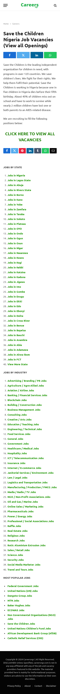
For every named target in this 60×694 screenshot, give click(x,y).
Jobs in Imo (14, 286)
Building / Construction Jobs (25, 404)
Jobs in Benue (16, 325)
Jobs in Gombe (16, 291)
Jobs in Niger (15, 248)
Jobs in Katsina (16, 272)
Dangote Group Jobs (20, 595)
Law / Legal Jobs (17, 477)
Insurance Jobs (16, 463)
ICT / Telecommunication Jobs (26, 458)
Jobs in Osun (15, 243)
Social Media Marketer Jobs (24, 564)
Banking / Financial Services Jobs (27, 395)
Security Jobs (16, 559)
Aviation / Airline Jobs (21, 390)
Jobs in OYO (15, 228)
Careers (15, 23)
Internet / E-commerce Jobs (24, 468)
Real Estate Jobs (18, 530)
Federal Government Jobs (23, 586)
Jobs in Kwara (16, 257)
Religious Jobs (16, 535)
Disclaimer (51, 685)
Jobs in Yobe (15, 204)
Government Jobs (18, 443)
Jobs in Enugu (16, 296)
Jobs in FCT (14, 359)
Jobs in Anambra (17, 340)
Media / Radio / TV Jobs (22, 492)
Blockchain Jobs (17, 400)
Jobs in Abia (15, 345)
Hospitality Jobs (17, 453)
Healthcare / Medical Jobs (23, 448)
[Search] (55, 5)
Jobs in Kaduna (16, 277)
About (27, 685)
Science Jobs (15, 555)
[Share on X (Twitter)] (23, 55)
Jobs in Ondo (15, 233)
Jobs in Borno (16, 195)
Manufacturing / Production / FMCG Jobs (32, 487)
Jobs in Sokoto (16, 219)
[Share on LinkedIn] (36, 55)
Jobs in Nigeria (17, 175)
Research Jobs (16, 540)
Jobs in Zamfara (17, 209)
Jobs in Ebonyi (16, 311)
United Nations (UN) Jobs (23, 591)
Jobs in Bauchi (16, 335)
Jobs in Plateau (17, 223)
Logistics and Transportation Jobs (28, 482)
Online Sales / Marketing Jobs (25, 506)
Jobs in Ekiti (15, 301)
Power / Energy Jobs (20, 516)
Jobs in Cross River (19, 320)
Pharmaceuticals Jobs (21, 511)
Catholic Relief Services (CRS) (25, 638)
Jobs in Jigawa (16, 282)
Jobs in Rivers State (19, 190)
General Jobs (15, 438)
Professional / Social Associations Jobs (31, 521)
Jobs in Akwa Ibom (19, 354)
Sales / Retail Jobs (19, 550)
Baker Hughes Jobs (19, 605)
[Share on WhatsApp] (50, 55)
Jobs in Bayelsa (17, 330)
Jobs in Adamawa (18, 349)
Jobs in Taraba (16, 214)
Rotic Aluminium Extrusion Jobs (27, 545)
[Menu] (5, 5)
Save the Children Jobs (21, 623)
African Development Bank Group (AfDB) (32, 633)
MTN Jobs (13, 600)
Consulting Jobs (17, 414)
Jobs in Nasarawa (18, 253)
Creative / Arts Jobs (20, 419)
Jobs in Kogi (15, 262)
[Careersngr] (30, 5)
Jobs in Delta (15, 315)
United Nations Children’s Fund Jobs (29, 628)
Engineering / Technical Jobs (25, 429)
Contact (38, 685)
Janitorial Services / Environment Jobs (31, 472)
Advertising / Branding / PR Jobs (27, 380)
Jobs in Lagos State (19, 180)
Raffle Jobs (14, 526)
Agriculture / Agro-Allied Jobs (26, 385)
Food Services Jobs (19, 434)
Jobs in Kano (15, 199)
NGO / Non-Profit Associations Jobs (29, 496)
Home (6, 23)
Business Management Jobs (24, 409)
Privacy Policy (14, 685)
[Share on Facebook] (9, 55)
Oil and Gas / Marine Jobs (23, 501)
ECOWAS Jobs (16, 610)
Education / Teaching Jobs (23, 424)
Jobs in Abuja (15, 185)
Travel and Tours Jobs (20, 569)
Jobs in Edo (14, 306)
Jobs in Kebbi (15, 267)
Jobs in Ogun (15, 238)
